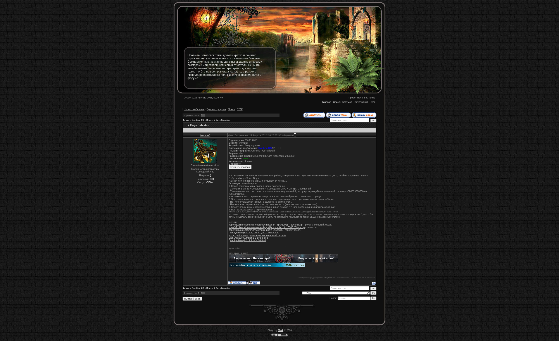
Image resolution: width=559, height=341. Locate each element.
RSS (239, 109)
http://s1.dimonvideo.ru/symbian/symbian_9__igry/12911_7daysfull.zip (265, 224)
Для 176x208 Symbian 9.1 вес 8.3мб (248, 237)
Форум (186, 120)
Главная (326, 102)
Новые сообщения (194, 109)
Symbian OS (198, 120)
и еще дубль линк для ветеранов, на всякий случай (257, 235)
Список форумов (342, 102)
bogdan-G (205, 135)
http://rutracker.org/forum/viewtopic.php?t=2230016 (256, 230)
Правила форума (216, 109)
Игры (209, 120)
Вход (372, 102)
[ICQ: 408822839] (253, 282)
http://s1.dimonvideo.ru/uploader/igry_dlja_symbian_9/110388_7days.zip (267, 227)
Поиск (231, 109)
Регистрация (361, 102)
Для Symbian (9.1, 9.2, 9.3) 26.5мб (247, 240)
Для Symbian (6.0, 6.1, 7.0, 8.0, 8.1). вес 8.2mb (254, 232)
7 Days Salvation (222, 120)
